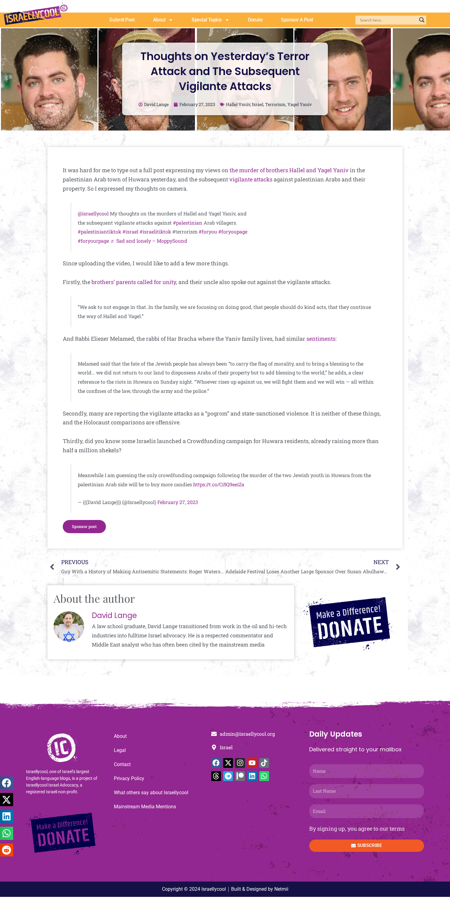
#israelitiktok (155, 231)
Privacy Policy (129, 778)
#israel (130, 231)
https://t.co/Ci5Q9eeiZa (218, 484)
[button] (6, 783)
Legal (120, 750)
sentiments (321, 338)
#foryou (208, 231)
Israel (257, 104)
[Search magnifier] (422, 20)
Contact (122, 764)
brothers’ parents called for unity (134, 282)
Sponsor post (84, 526)
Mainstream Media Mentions (145, 807)
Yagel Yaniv (299, 104)
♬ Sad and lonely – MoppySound (148, 240)
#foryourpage (93, 240)
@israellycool (93, 213)
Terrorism (275, 104)
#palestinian (187, 222)
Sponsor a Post (297, 20)
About (159, 20)
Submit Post (121, 20)
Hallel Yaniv (238, 104)
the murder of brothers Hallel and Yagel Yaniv (289, 170)
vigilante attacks (250, 179)
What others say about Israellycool (151, 792)
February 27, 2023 (177, 502)
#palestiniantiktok (99, 231)
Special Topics (207, 20)
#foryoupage (232, 231)
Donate (255, 20)
